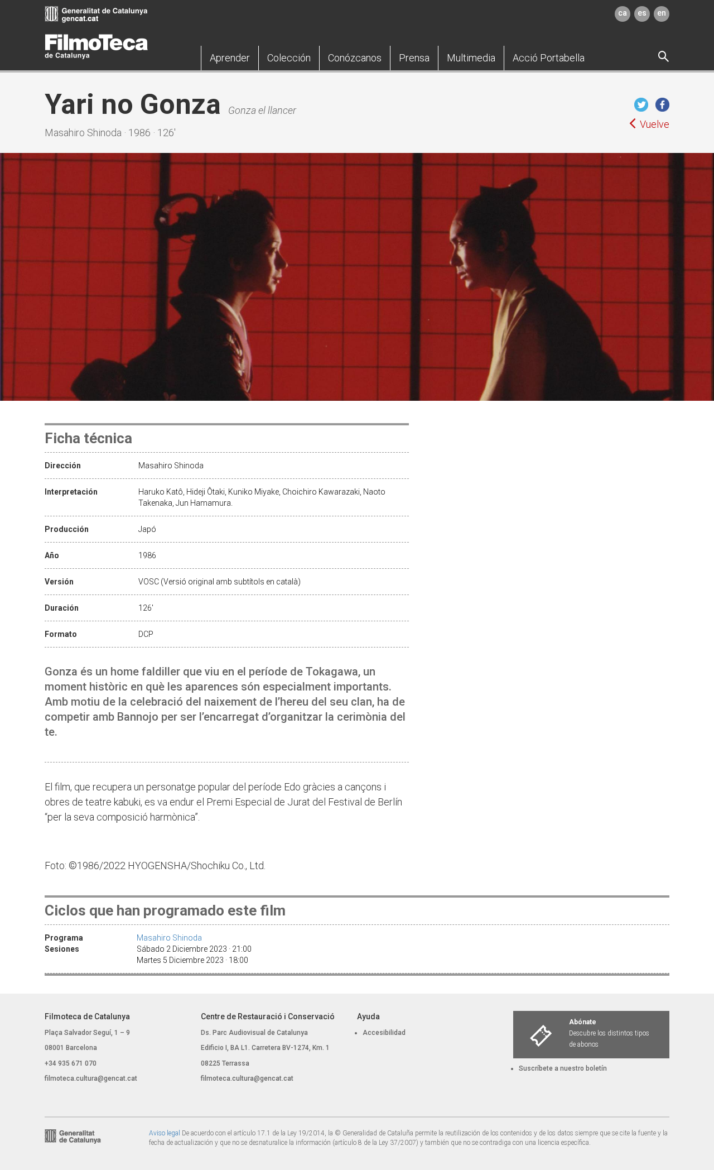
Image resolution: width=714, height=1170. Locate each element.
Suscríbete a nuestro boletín (563, 1068)
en (661, 12)
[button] (229, 58)
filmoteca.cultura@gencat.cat (91, 1078)
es (642, 12)
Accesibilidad (384, 1033)
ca (622, 12)
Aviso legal (164, 1133)
